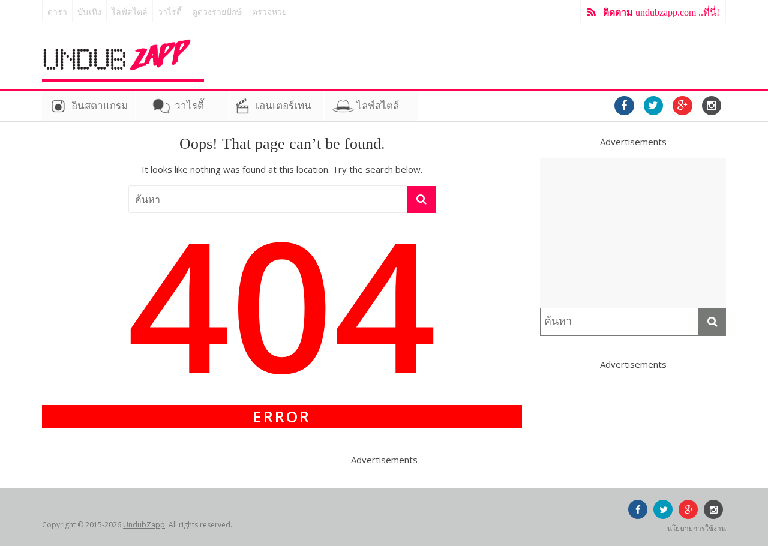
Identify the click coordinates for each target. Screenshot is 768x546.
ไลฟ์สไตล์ (130, 12)
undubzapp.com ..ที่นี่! (661, 12)
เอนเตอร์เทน (283, 106)
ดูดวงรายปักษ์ (217, 12)
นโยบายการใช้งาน (696, 528)
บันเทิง (89, 12)
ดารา (57, 12)
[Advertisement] (633, 233)
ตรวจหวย (269, 12)
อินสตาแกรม (99, 106)
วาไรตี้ (170, 12)
